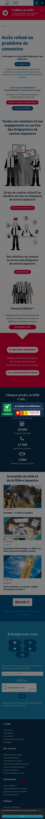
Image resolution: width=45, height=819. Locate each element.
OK (22, 816)
